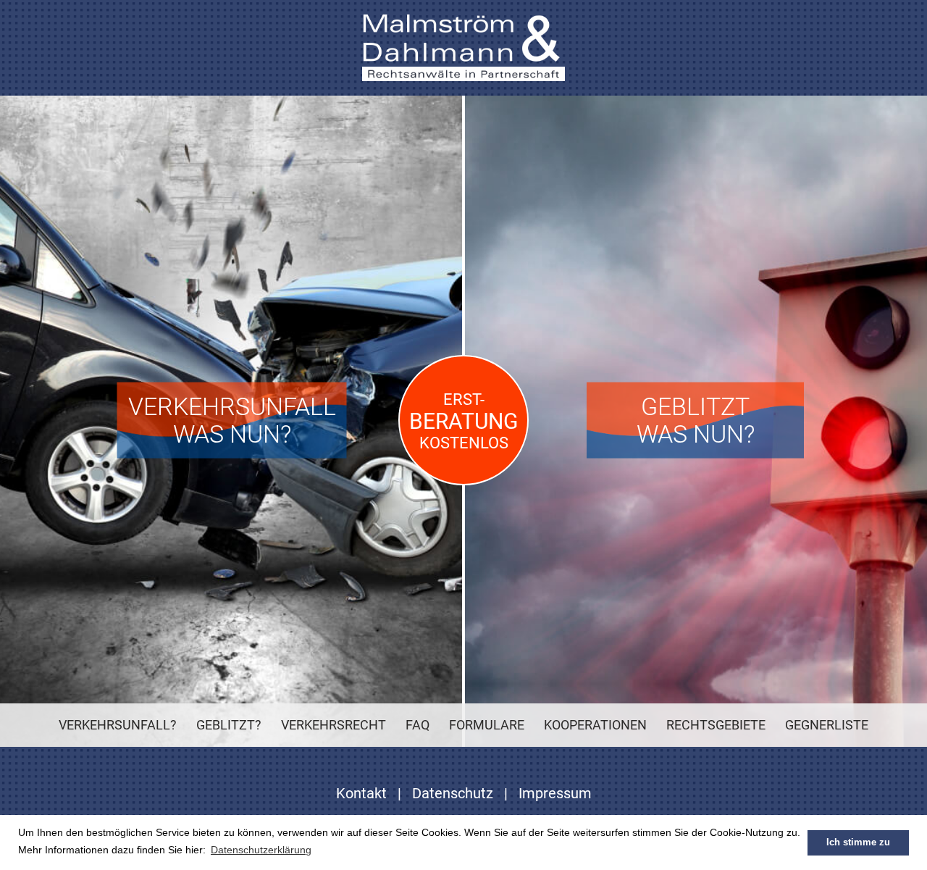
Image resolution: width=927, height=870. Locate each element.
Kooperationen (595, 724)
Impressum (555, 793)
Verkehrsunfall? (118, 724)
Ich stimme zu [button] (858, 842)
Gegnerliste (826, 724)
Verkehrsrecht (333, 724)
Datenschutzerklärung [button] (261, 850)
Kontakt (361, 793)
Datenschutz (452, 793)
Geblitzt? (228, 724)
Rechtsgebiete (715, 724)
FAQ (417, 724)
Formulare (486, 724)
